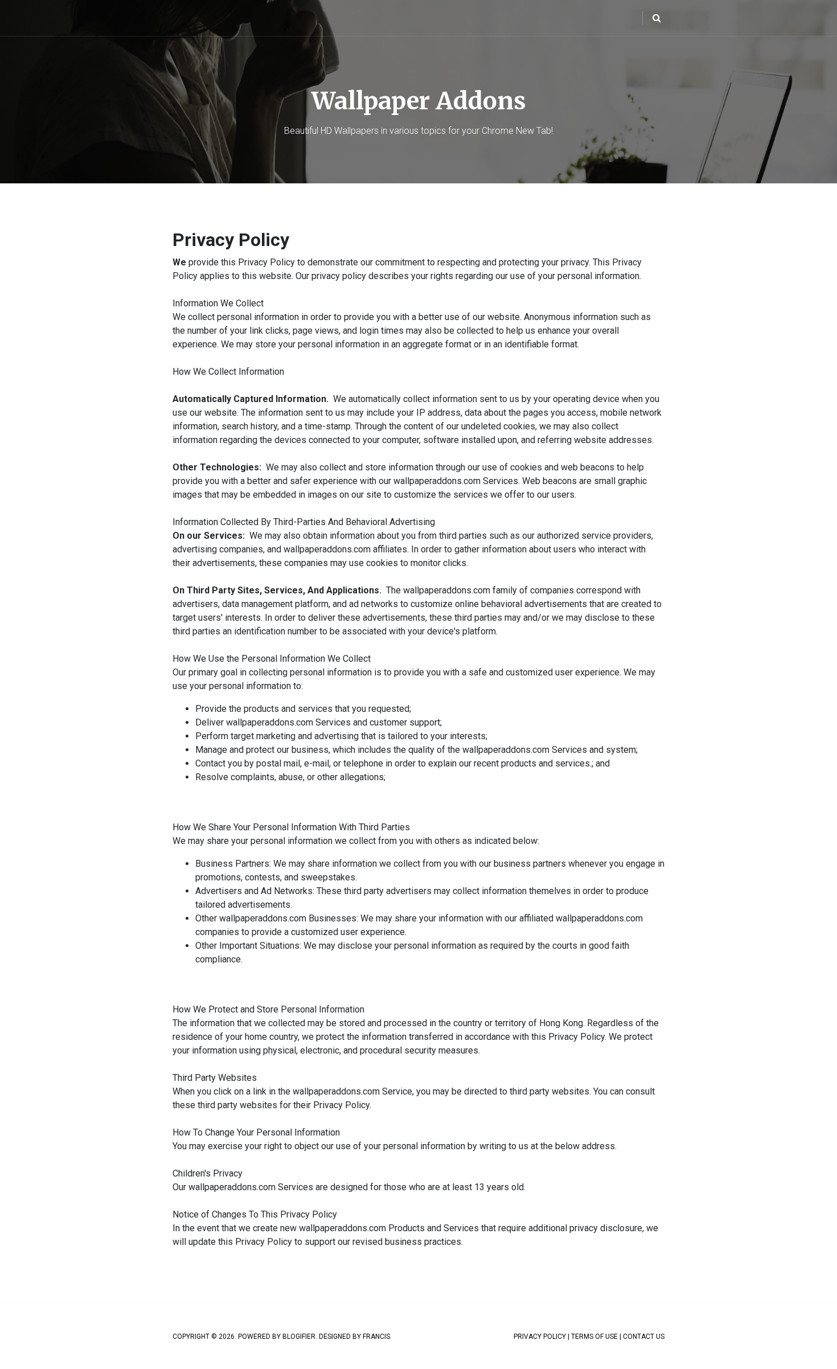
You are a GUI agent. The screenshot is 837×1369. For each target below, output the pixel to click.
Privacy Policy (540, 1337)
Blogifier (298, 1337)
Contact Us (643, 1337)
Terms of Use (594, 1337)
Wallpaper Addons (418, 101)
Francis (376, 1337)
